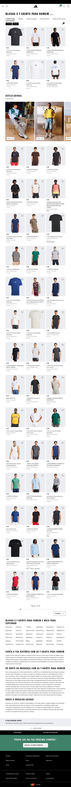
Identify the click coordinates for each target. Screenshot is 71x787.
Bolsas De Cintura (9, 634)
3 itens (9, 138)
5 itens (38, 138)
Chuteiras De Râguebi (50, 627)
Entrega (8, 756)
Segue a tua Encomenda (52, 756)
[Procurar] (64, 6)
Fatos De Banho (18, 631)
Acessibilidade (50, 778)
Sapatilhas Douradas (29, 638)
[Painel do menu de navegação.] (3, 6)
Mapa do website (10, 760)
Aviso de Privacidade (11, 778)
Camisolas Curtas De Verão (9, 638)
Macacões (9, 630)
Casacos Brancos (59, 634)
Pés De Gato (50, 644)
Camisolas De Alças (10, 644)
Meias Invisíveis (29, 641)
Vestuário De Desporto (40, 631)
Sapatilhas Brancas (39, 627)
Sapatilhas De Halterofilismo (61, 631)
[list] (35, 19)
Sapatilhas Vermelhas (39, 641)
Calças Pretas (30, 630)
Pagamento (49, 760)
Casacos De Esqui (39, 634)
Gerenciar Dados (30, 773)
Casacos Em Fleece (60, 627)
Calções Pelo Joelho (20, 644)
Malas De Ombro (39, 644)
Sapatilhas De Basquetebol (61, 638)
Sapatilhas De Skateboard (50, 631)
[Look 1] (19, 121)
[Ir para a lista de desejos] (7, 6)
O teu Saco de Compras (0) (50, 732)
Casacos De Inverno (49, 634)
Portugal (38, 784)
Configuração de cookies (12, 773)
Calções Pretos (59, 641)
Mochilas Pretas (49, 641)
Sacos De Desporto (18, 627)
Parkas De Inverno (9, 627)
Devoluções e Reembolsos (32, 756)
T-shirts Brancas (28, 627)
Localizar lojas (30, 765)
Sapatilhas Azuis (29, 634)
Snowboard (19, 634)
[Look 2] (49, 121)
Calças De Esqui (39, 638)
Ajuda (7, 765)
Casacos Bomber (8, 641)
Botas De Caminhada (49, 638)
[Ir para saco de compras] (68, 6)
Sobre (27, 760)
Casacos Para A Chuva (30, 644)
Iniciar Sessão (17, 732)
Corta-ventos (20, 641)
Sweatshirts (19, 637)
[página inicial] (35, 7)
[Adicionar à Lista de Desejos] (22, 30)
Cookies (48, 773)
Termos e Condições (31, 778)
